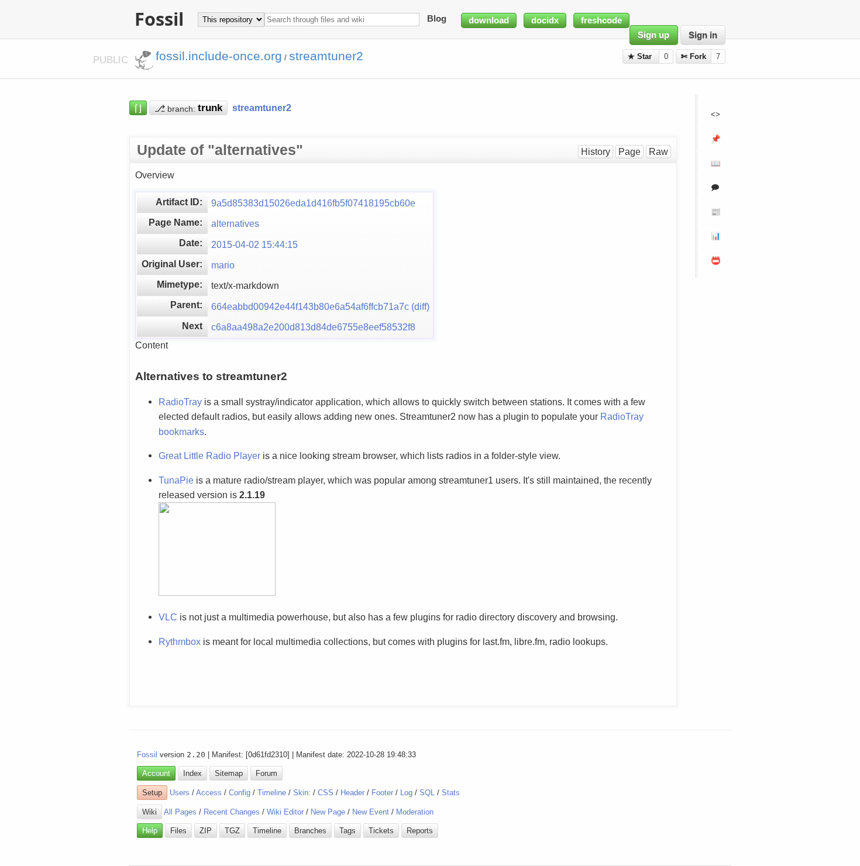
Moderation (415, 812)
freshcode (601, 20)
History (595, 152)
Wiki (149, 812)
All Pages (180, 812)
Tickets (381, 830)
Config (239, 792)
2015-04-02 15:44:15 (254, 244)
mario (223, 265)
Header (352, 792)
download (489, 20)
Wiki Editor (285, 812)
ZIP (205, 830)
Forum (266, 773)
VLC (168, 617)
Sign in (703, 35)
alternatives (235, 223)
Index (192, 773)
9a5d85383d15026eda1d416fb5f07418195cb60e (313, 203)
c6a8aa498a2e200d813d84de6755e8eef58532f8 (313, 327)
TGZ (232, 830)
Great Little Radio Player (209, 455)
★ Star (641, 56)
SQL (427, 792)
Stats (451, 792)
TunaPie (176, 480)
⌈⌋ (138, 107)
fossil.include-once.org (219, 56)
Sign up (653, 35)
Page (629, 152)
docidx (545, 20)
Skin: (302, 792)
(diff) (420, 306)
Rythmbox (180, 641)
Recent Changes (232, 812)
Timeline (271, 792)
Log (406, 792)
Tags (347, 830)
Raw (658, 152)
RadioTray (180, 401)
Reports (420, 830)
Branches (310, 830)
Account (156, 773)
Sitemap (229, 773)
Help (149, 830)
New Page (328, 812)
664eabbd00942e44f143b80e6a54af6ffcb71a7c (310, 306)
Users (180, 792)
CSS (325, 792)
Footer (382, 792)
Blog (436, 19)
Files (178, 830)
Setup (152, 792)
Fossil (147, 754)
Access (209, 792)
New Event (370, 812)
